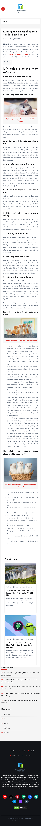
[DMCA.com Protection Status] (20, 807)
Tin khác (5, 39)
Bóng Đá (7, 714)
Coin (5, 719)
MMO (6, 723)
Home (5, 21)
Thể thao (7, 728)
